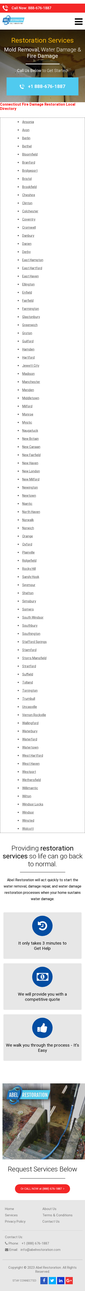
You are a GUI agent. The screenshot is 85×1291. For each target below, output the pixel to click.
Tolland (27, 682)
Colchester (30, 211)
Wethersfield (31, 780)
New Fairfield (31, 455)
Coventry (28, 219)
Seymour (28, 585)
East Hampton (32, 260)
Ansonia (28, 122)
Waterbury (29, 731)
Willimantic (30, 788)
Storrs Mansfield (34, 658)
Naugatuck (30, 430)
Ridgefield (29, 560)
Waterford (29, 739)
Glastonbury (31, 317)
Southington (31, 633)
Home (9, 1209)
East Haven (30, 276)
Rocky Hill (29, 568)
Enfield (27, 292)
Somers (28, 609)
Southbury (29, 625)
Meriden (28, 390)
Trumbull (28, 698)
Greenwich (30, 325)
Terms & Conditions (57, 1215)
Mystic (27, 422)
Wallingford (30, 723)
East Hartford (32, 268)
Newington (30, 487)
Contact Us (51, 1221)
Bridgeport (30, 170)
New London (31, 471)
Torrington (30, 690)
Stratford (29, 666)
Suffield (27, 674)
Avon (25, 130)
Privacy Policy (15, 1221)
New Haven (30, 463)
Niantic (27, 503)
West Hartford (32, 755)
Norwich (28, 528)
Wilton (26, 796)
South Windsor (33, 617)
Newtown (29, 495)
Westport (29, 772)
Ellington (28, 284)
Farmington (30, 309)
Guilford (28, 341)
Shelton (28, 593)
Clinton (27, 203)
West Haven (31, 763)
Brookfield (29, 187)
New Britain (30, 438)
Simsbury (29, 601)
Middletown (30, 398)
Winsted (28, 820)
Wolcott (28, 828)
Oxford (27, 544)
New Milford (30, 479)
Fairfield (28, 300)
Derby (26, 252)
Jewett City (30, 365)
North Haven (31, 512)
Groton (27, 333)
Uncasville (29, 707)
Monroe (27, 414)
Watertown (30, 747)
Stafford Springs (34, 642)
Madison (28, 373)
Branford (28, 162)
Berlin (26, 138)
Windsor (28, 812)
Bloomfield (30, 154)
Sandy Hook (30, 577)
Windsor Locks (32, 804)
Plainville (28, 552)
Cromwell (29, 227)
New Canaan (31, 447)
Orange (27, 536)
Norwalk (28, 520)
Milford (27, 406)
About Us (49, 1209)
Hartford (28, 357)
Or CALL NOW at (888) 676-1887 (42, 1188)
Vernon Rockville (34, 715)
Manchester (31, 382)
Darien (27, 244)
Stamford (29, 650)
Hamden (28, 349)
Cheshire (28, 195)
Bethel (27, 146)
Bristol (27, 179)
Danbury (28, 235)
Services (11, 1215)
